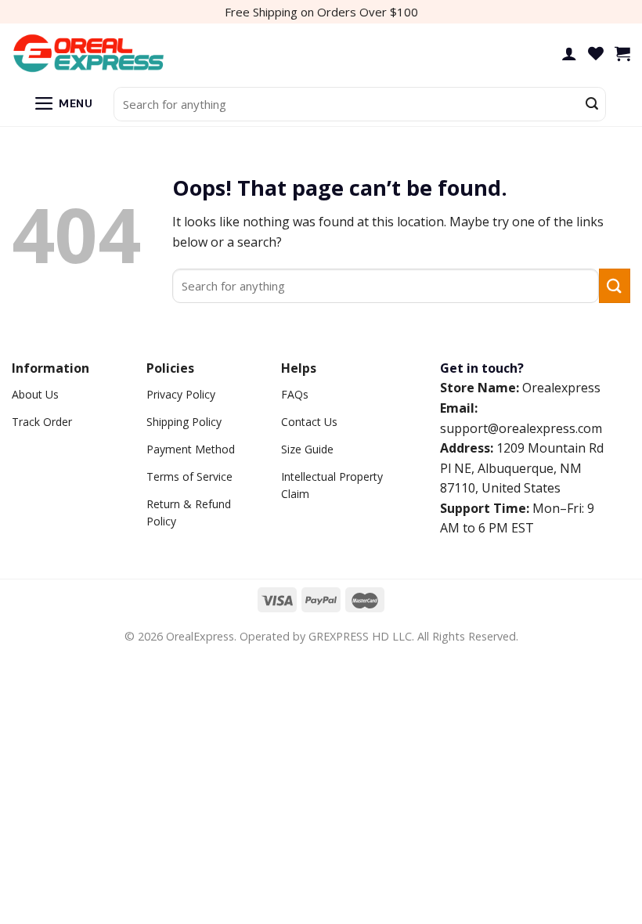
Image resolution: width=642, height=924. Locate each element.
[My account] (569, 53)
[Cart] (622, 53)
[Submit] (592, 104)
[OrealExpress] (90, 53)
